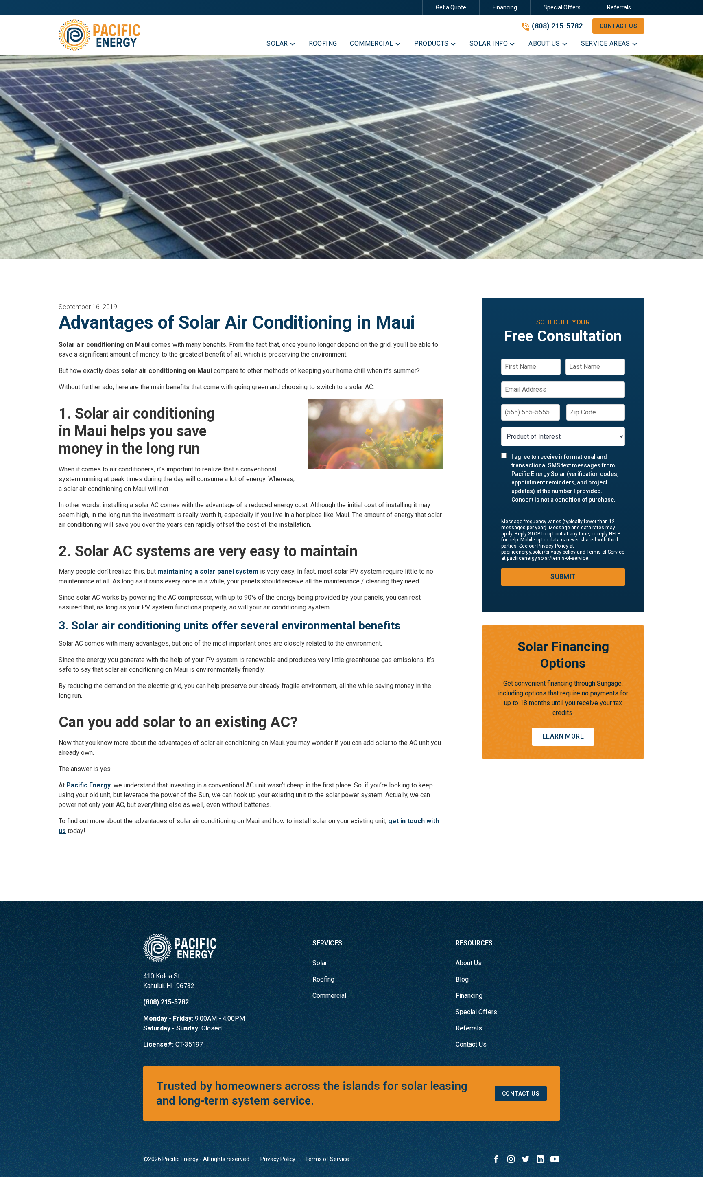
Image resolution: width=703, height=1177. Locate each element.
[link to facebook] (496, 1159)
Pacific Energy (88, 785)
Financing (505, 7)
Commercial (329, 995)
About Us (469, 963)
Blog (462, 979)
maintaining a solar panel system (207, 571)
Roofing (323, 979)
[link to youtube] (555, 1159)
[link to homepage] (99, 35)
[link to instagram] (511, 1159)
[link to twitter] (526, 1159)
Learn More (563, 736)
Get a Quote (451, 7)
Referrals (619, 7)
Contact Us (618, 26)
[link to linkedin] (540, 1159)
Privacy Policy (277, 1159)
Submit (562, 577)
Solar (319, 963)
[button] (281, 45)
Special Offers (562, 7)
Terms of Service (327, 1159)
